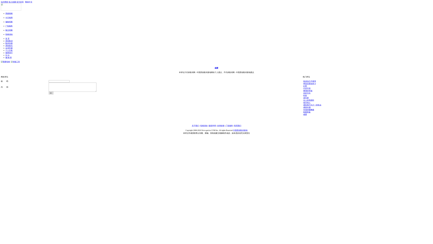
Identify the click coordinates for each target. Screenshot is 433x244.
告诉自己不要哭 (309, 81)
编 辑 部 (8, 58)
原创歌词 (9, 41)
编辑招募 (9, 22)
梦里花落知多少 (309, 84)
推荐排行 (9, 53)
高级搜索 (9, 13)
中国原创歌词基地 (240, 130)
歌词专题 (9, 43)
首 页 (7, 39)
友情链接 (220, 126)
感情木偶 (307, 107)
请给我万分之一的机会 (312, 105)
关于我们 (195, 126)
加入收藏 (12, 2)
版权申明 (212, 126)
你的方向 (307, 93)
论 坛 (7, 55)
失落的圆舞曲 (308, 110)
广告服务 (9, 26)
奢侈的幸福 (307, 91)
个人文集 (9, 50)
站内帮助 (4, 2)
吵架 (305, 95)
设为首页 (20, 2)
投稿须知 (9, 34)
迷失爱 (306, 98)
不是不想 (307, 88)
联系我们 (237, 126)
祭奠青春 (307, 112)
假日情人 (307, 103)
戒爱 (305, 114)
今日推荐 (9, 18)
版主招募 (9, 30)
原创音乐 (9, 46)
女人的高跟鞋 (308, 100)
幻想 (305, 86)
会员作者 (9, 48)
